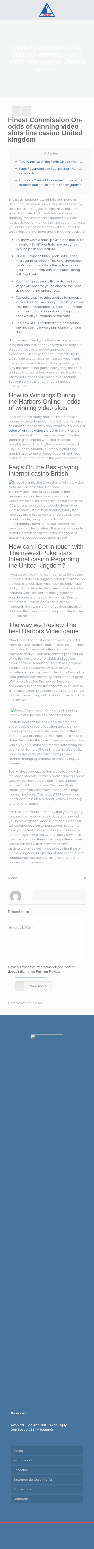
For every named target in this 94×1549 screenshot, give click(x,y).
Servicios (20, 1470)
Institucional (22, 1460)
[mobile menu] (87, 10)
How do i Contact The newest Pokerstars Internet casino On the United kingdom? (50, 182)
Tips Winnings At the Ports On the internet (51, 161)
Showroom (22, 1489)
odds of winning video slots (30, 430)
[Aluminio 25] (47, 9)
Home (18, 1450)
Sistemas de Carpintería (32, 1479)
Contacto (20, 1499)
